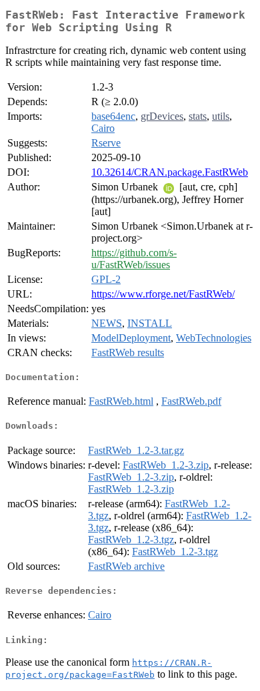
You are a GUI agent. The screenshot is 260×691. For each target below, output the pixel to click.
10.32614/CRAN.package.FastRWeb (169, 172)
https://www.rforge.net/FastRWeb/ (163, 294)
